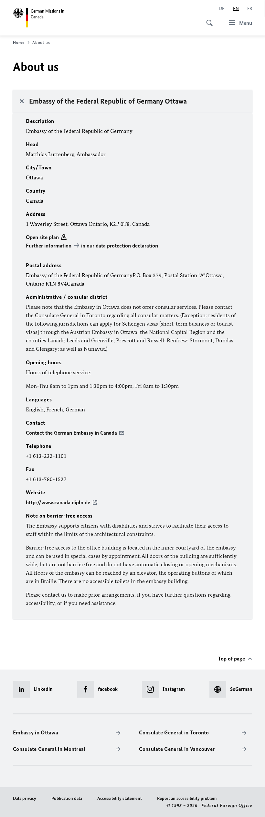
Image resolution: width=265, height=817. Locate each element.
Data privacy (24, 798)
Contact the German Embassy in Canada (71, 432)
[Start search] (207, 19)
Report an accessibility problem (187, 798)
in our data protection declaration (119, 245)
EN (236, 8)
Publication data (66, 798)
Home (19, 42)
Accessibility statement (119, 798)
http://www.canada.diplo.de (58, 502)
